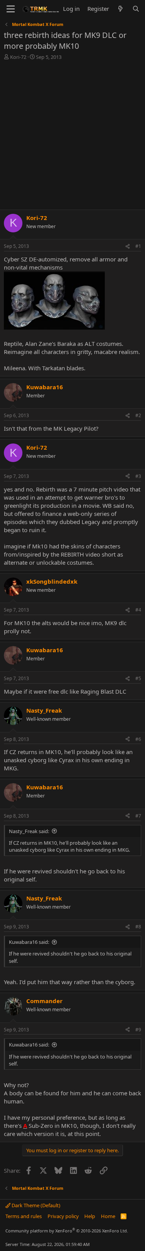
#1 (138, 246)
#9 (138, 1029)
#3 (138, 476)
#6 (138, 739)
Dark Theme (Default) (35, 1205)
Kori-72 (18, 56)
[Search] (135, 9)
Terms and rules (23, 1216)
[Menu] (11, 9)
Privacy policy (63, 1216)
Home (108, 1216)
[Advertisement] (72, 137)
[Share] (128, 246)
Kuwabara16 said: (29, 941)
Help (89, 1216)
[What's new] (120, 9)
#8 (138, 926)
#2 (138, 415)
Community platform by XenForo (66, 1231)
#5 (138, 678)
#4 (138, 610)
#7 (138, 816)
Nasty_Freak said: (29, 831)
